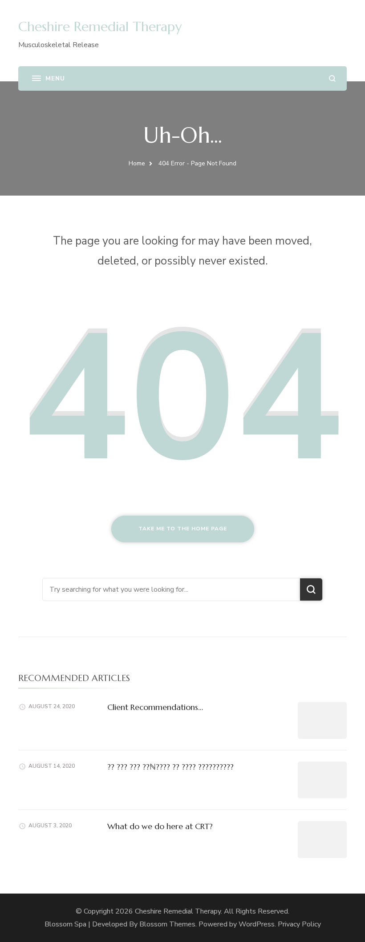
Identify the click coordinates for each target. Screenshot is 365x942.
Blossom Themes (167, 924)
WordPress (257, 924)
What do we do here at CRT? (160, 826)
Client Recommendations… (155, 707)
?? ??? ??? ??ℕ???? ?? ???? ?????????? (170, 767)
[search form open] (332, 78)
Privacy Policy (299, 924)
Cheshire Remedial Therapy (100, 26)
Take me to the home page (182, 528)
